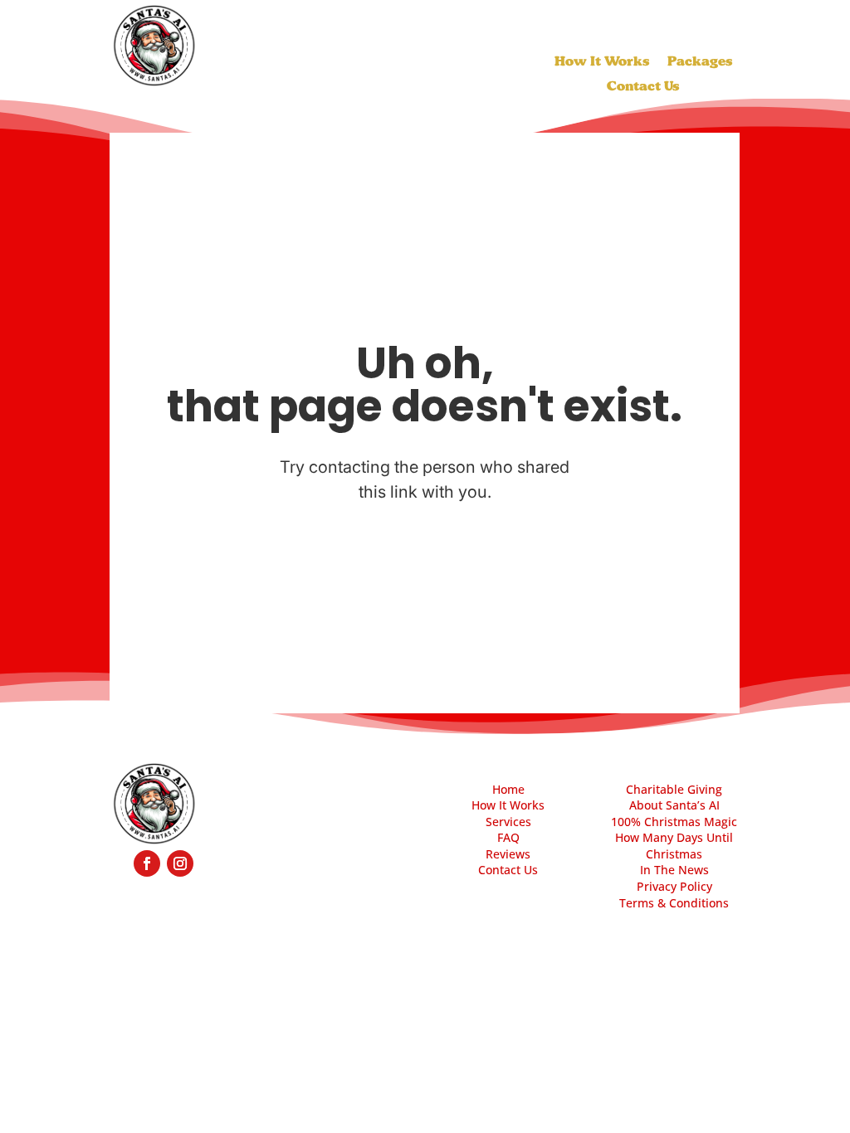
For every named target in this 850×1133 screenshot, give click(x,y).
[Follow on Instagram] (180, 863)
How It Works (601, 62)
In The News (674, 870)
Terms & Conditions (674, 903)
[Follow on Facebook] (147, 863)
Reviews (508, 854)
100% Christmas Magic (674, 821)
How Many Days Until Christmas (674, 845)
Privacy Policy (674, 886)
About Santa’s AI (674, 805)
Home (508, 789)
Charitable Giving (674, 789)
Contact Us (643, 87)
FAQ (508, 837)
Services (508, 821)
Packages (699, 62)
